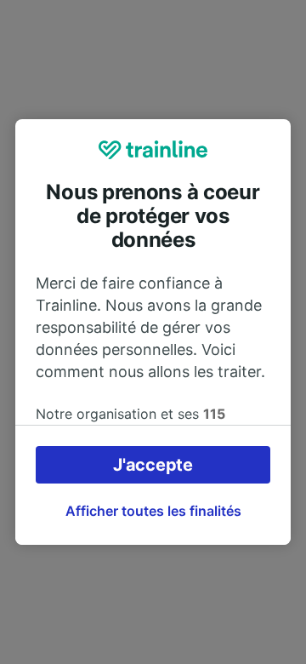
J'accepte (152, 465)
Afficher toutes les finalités (153, 510)
